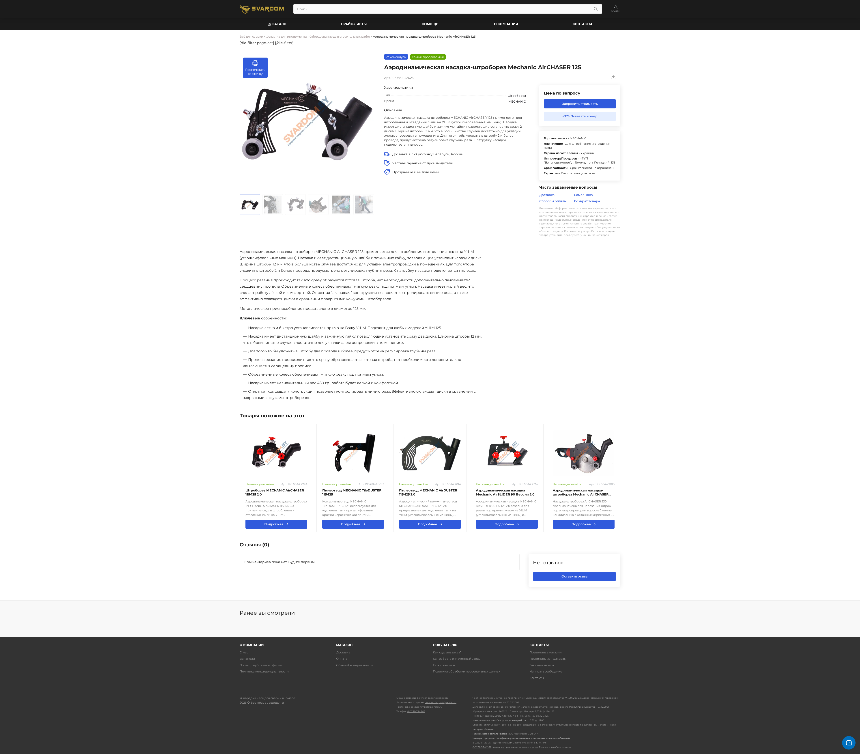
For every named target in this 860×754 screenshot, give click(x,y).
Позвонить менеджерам (547, 658)
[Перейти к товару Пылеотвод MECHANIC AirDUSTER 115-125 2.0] (430, 453)
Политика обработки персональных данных (466, 671)
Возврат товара (587, 201)
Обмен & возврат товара (354, 665)
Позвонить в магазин (545, 652)
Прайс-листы (354, 24)
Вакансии (247, 658)
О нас (244, 652)
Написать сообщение (545, 671)
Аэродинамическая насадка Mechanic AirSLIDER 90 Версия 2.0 (505, 492)
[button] (255, 68)
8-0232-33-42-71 (482, 747)
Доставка (547, 195)
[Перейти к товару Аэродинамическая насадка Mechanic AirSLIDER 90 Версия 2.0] (507, 453)
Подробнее (276, 524)
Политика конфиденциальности (264, 671)
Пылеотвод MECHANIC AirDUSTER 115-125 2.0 (428, 492)
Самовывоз (583, 195)
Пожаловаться (444, 665)
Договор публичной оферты (261, 665)
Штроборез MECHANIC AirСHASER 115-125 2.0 (274, 492)
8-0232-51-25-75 (482, 742)
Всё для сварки (251, 36)
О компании (506, 24)
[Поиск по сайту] (595, 9)
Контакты (582, 24)
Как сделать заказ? (447, 652)
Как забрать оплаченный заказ (456, 658)
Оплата (341, 658)
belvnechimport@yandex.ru (433, 697)
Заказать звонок (541, 665)
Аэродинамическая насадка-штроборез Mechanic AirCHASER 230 (580, 492)
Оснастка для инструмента (286, 36)
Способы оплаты (553, 201)
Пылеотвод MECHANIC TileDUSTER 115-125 (351, 492)
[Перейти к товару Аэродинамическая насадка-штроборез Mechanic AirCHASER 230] (584, 453)
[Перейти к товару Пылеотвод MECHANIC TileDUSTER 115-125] (353, 453)
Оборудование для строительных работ (340, 36)
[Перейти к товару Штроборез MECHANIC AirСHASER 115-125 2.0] (276, 453)
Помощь (430, 24)
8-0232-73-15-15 (416, 711)
